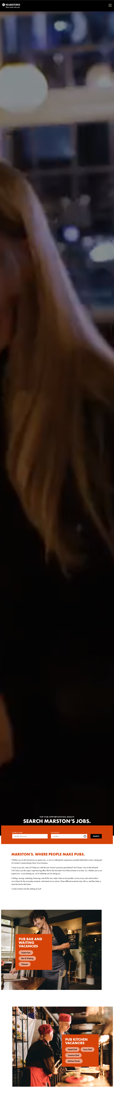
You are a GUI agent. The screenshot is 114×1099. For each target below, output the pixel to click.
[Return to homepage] (11, 5)
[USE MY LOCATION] (85, 836)
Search (96, 836)
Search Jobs (17, 833)
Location (55, 833)
